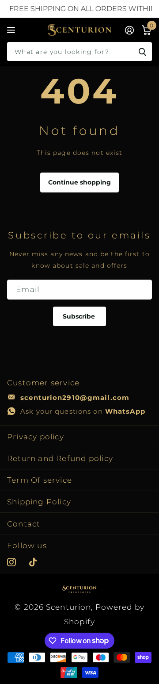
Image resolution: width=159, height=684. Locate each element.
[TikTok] (33, 562)
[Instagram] (11, 562)
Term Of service (39, 479)
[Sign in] (130, 30)
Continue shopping (79, 182)
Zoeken (142, 51)
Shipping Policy (39, 501)
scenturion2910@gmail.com (74, 397)
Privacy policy (35, 436)
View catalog (12, 30)
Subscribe (80, 316)
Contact (23, 523)
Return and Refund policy (60, 458)
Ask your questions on (82, 411)
